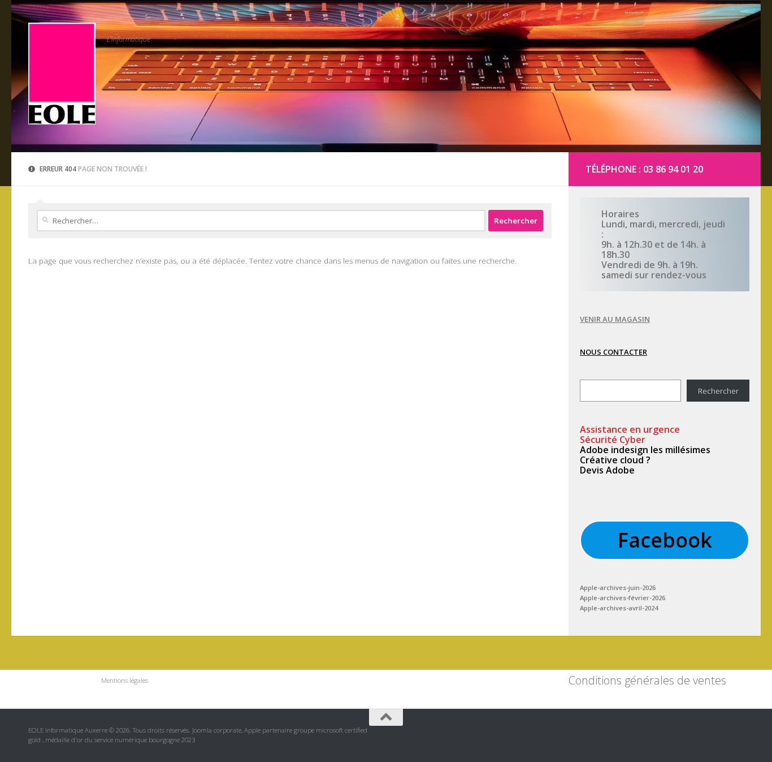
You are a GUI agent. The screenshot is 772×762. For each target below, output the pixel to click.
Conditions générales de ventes (647, 680)
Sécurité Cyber (612, 439)
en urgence (630, 429)
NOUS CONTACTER (613, 352)
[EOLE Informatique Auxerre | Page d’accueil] (62, 73)
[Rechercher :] (261, 220)
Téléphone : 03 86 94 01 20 (644, 169)
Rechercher (718, 391)
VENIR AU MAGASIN (615, 319)
